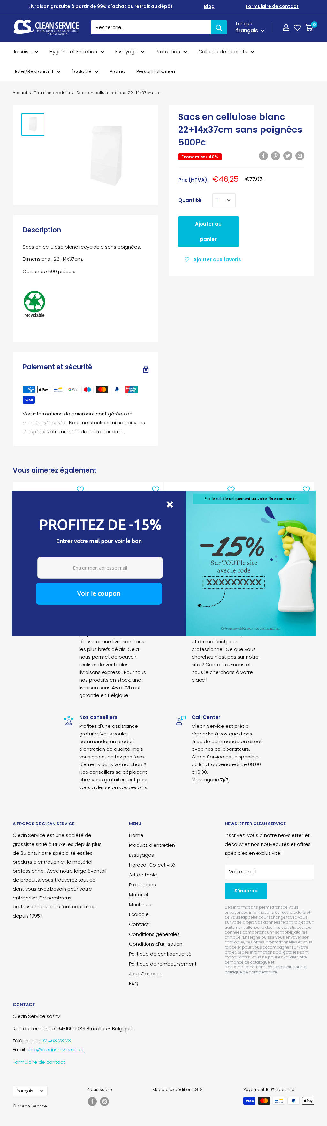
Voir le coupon (99, 593)
